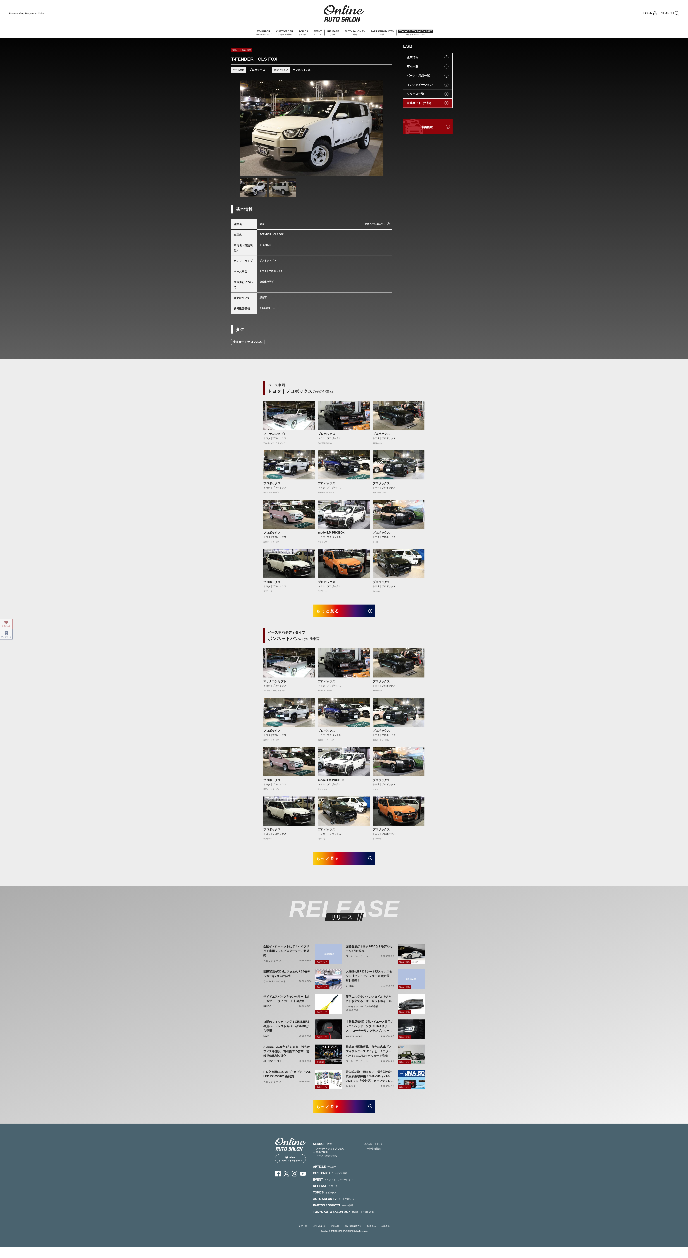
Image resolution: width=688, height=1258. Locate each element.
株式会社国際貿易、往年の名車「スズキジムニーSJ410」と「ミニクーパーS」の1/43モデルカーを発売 (369, 1051)
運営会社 (335, 1226)
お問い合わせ (318, 1226)
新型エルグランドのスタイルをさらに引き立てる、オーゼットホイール (369, 999)
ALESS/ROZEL (272, 1061)
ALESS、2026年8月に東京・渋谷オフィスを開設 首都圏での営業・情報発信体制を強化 (286, 1051)
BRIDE (350, 985)
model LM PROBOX (331, 532)
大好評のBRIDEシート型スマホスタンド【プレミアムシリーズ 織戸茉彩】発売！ (369, 976)
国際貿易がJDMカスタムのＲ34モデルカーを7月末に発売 (286, 974)
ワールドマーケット (357, 956)
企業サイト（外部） (420, 102)
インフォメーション (420, 84)
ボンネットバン (302, 69)
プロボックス (257, 69)
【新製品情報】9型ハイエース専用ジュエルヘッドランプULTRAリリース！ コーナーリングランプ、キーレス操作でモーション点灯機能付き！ (369, 1026)
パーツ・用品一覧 (418, 75)
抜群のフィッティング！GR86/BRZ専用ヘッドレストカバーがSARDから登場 (286, 1026)
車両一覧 (412, 66)
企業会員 (385, 1226)
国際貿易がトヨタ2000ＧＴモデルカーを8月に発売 (369, 948)
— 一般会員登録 (372, 1148)
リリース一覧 (415, 93)
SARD (267, 1036)
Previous (246, 128)
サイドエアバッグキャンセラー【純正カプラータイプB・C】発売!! (286, 999)
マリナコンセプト (274, 433)
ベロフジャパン (272, 960)
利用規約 (371, 1226)
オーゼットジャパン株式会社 (362, 1006)
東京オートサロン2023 (247, 341)
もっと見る (328, 611)
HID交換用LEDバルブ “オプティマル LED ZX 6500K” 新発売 (287, 1074)
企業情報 (412, 57)
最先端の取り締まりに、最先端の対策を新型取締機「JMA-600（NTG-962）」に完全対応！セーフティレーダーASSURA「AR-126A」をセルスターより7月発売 (370, 1076)
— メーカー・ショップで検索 (328, 1148)
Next (377, 128)
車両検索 (427, 127)
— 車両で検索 (320, 1152)
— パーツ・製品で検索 (325, 1156)
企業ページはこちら (375, 223)
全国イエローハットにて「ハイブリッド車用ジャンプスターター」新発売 (286, 951)
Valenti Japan (354, 1036)
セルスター (352, 1086)
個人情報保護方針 (353, 1226)
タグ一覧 (302, 1226)
